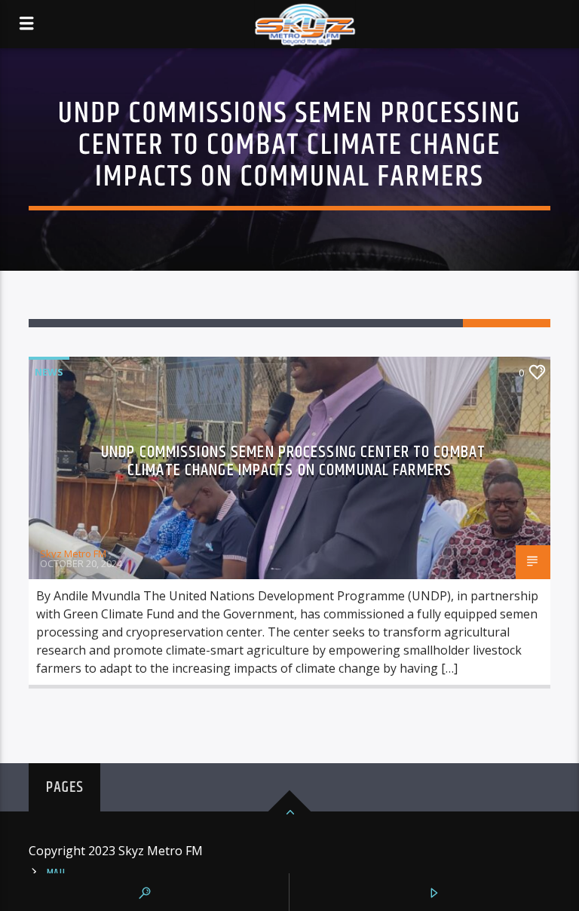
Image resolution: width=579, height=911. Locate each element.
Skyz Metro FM (73, 553)
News (49, 372)
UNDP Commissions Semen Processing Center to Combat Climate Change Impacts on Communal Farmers (293, 461)
